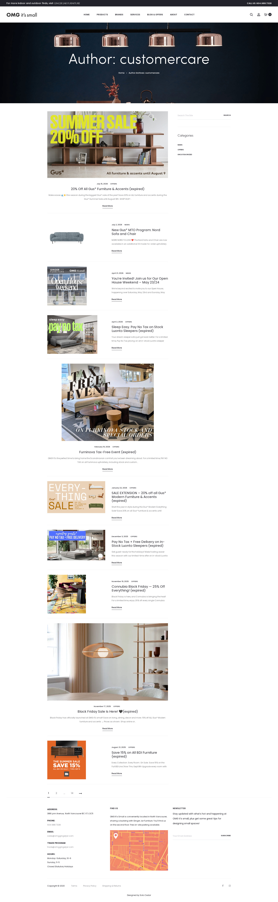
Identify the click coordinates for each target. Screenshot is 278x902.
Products (102, 14)
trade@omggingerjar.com (60, 847)
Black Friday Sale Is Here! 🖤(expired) (108, 711)
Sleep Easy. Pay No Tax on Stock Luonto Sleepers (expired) (137, 329)
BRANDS (119, 14)
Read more (107, 206)
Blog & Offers (155, 14)
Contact (189, 14)
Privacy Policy (89, 885)
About (173, 14)
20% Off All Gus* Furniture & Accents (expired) (107, 189)
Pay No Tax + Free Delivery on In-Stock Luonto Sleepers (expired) (138, 543)
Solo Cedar (145, 895)
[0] (266, 14)
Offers (113, 183)
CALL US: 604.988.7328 (259, 3)
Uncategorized (185, 154)
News (127, 224)
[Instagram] (230, 886)
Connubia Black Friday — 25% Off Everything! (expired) (138, 588)
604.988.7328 (54, 824)
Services (135, 14)
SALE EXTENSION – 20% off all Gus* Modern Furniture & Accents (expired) (139, 497)
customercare (152, 73)
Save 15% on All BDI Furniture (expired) (134, 754)
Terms (74, 885)
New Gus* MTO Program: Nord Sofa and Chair (136, 232)
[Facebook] (222, 886)
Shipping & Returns (111, 885)
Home (87, 14)
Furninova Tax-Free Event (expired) (107, 452)
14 (72, 793)
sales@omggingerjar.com (60, 836)
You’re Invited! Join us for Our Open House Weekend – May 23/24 (140, 280)
